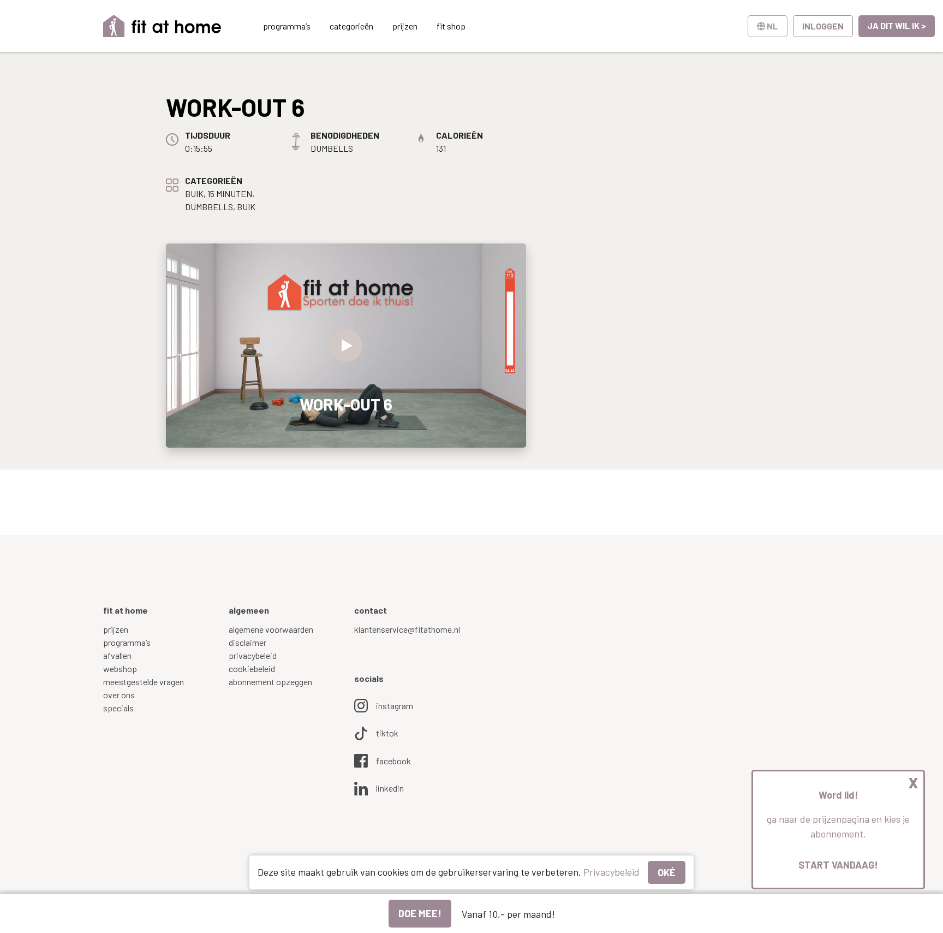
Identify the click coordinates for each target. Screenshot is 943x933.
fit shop (451, 26)
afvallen (117, 655)
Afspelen (346, 345)
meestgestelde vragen (143, 681)
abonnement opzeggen (270, 681)
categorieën (351, 26)
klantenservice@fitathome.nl (407, 629)
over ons (119, 695)
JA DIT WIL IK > (896, 25)
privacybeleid (253, 655)
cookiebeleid (252, 668)
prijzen (404, 26)
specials (118, 708)
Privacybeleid (611, 872)
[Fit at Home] (162, 26)
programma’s (287, 26)
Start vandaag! (838, 865)
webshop (120, 668)
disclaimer (247, 642)
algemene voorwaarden (271, 629)
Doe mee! (419, 913)
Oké (667, 872)
